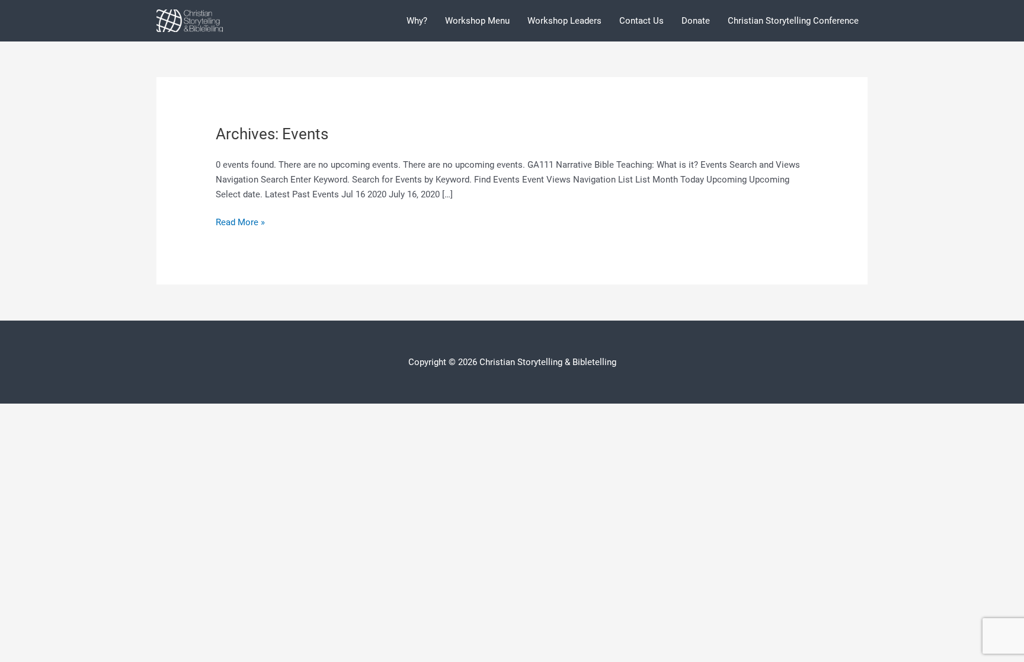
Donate (695, 20)
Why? (417, 20)
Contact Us (641, 20)
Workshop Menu (477, 20)
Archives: (272, 134)
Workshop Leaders (564, 20)
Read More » (240, 223)
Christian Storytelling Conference (793, 20)
